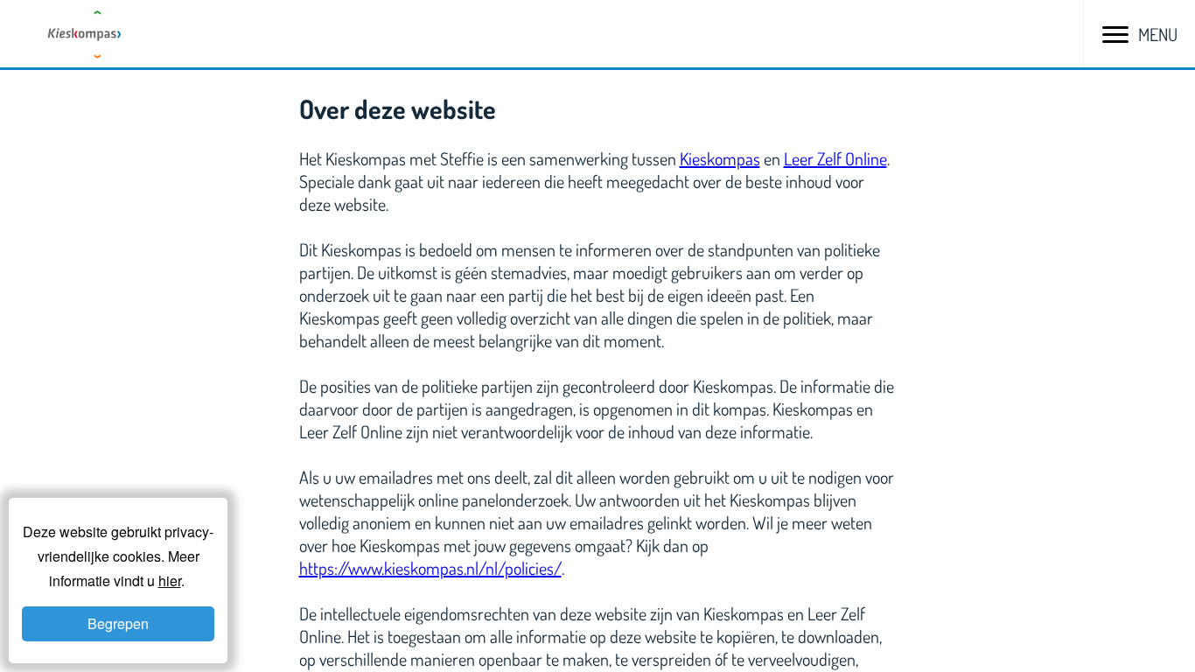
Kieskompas (720, 158)
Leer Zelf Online (835, 158)
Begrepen (118, 623)
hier (169, 580)
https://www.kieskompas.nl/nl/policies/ (430, 567)
